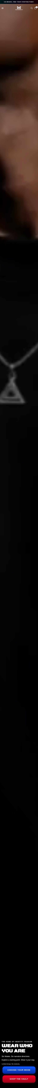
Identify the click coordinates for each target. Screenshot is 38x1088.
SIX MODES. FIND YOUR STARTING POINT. (19, 2)
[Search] (31, 8)
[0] (34, 8)
